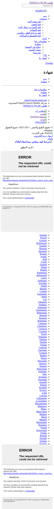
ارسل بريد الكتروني (43, 136)
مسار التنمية (34, 50)
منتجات (43, 19)
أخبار (44, 38)
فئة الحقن (36, 24)
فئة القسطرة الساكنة (30, 35)
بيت (45, 16)
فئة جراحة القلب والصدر (29, 33)
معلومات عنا (40, 41)
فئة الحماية (35, 30)
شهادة (38, 44)
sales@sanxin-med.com (35, 100)
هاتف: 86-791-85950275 (41, 2)
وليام (50, 138)
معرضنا (37, 52)
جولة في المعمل (33, 47)
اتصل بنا (43, 58)
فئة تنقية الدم (34, 21)
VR (45, 55)
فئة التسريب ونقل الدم (29, 27)
